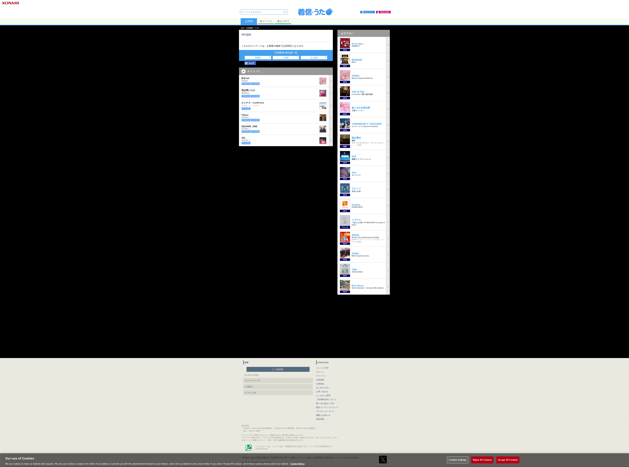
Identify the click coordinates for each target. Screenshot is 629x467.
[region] (314, 460)
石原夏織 (249, 28)
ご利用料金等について (326, 399)
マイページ (321, 376)
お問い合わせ (322, 391)
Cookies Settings (457, 459)
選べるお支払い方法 (325, 403)
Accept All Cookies (508, 459)
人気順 (286, 57)
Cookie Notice (297, 463)
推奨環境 (320, 419)
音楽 (250, 21)
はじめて (284, 21)
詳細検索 (279, 369)
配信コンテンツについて (327, 407)
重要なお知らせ (323, 415)
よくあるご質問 (323, 395)
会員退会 (320, 384)
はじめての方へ (323, 388)
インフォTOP (322, 368)
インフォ (267, 21)
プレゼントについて (325, 411)
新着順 (258, 57)
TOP (242, 28)
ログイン (320, 372)
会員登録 (320, 380)
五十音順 (313, 57)
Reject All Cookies (482, 459)
